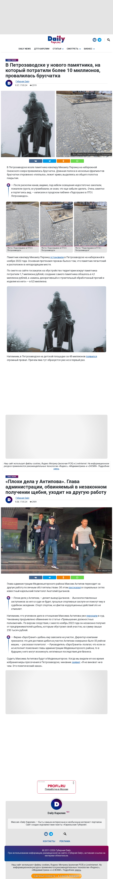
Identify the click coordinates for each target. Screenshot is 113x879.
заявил (76, 662)
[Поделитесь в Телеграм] (49, 160)
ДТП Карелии (41, 49)
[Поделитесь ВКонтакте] (35, 160)
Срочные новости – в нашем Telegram (56, 876)
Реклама (65, 841)
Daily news (25, 49)
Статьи (57, 49)
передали (92, 615)
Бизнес (88, 49)
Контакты (49, 841)
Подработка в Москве (56, 788)
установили (57, 257)
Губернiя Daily (22, 81)
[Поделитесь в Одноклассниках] (63, 160)
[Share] (77, 160)
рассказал (75, 587)
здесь (56, 468)
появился (91, 356)
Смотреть (72, 49)
